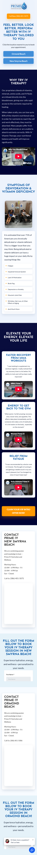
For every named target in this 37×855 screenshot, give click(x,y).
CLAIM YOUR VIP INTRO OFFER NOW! (18, 511)
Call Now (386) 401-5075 (18, 16)
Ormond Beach (18, 54)
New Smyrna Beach (18, 61)
